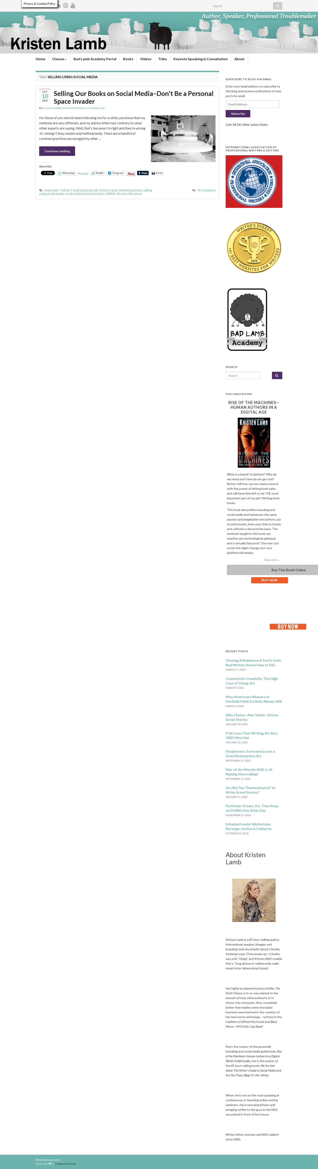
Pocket (83, 173)
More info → (272, 560)
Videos (145, 59)
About (239, 59)
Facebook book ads (84, 190)
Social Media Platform (73, 108)
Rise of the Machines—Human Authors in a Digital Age (253, 407)
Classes (58, 59)
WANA (111, 194)
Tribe (162, 59)
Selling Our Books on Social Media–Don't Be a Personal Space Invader (134, 97)
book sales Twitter (57, 190)
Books (128, 59)
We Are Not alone (129, 194)
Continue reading (57, 151)
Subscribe (238, 113)
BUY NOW (269, 580)
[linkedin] (58, 5)
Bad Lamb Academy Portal (95, 59)
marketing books (130, 190)
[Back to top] (308, 1159)
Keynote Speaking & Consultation (200, 59)
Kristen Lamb (50, 108)
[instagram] (65, 5)
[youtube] (73, 5)
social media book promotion (85, 194)
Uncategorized (95, 108)
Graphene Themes (66, 1163)
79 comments (206, 190)
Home (40, 59)
